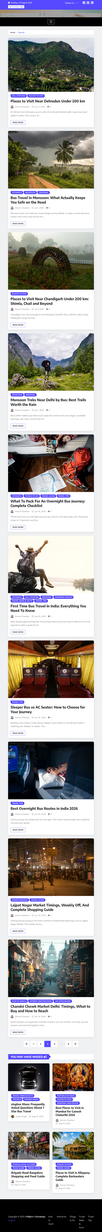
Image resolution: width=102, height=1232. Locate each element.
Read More (18, 122)
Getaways (40, 1216)
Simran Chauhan (22, 106)
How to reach (51, 1220)
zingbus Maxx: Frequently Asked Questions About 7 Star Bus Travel (28, 1107)
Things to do (73, 1218)
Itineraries (61, 1216)
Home (12, 32)
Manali (21, 32)
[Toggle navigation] (51, 21)
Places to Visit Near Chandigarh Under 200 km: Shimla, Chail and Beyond (50, 301)
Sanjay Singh (21, 1116)
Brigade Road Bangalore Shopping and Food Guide (28, 1174)
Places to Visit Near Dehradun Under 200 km (48, 101)
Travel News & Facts (82, 1222)
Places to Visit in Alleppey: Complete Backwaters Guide (73, 1176)
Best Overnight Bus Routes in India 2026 (44, 808)
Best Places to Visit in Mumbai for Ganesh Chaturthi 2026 (70, 1111)
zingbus (11, 1220)
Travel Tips (91, 1218)
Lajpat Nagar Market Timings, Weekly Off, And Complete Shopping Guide (50, 907)
